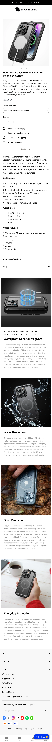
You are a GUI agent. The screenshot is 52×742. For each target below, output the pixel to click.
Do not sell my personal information (16, 697)
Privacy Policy (7, 687)
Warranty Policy (8, 674)
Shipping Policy (8, 678)
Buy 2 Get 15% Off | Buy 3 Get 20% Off (26, 2)
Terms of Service (8, 692)
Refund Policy (7, 683)
